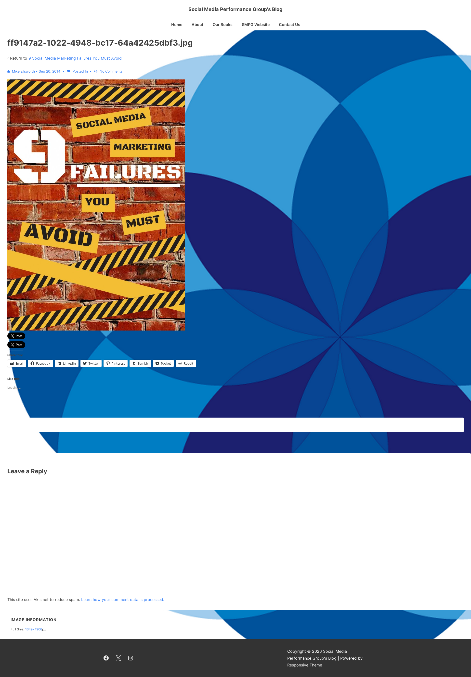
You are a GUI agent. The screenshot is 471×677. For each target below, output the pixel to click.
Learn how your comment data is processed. (122, 599)
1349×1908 (33, 629)
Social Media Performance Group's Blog (235, 9)
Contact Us (289, 24)
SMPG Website (256, 24)
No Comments (111, 71)
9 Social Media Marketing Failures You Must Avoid (75, 58)
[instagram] (130, 658)
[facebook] (106, 658)
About (197, 24)
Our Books (223, 24)
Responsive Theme (304, 665)
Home (176, 24)
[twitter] (118, 658)
